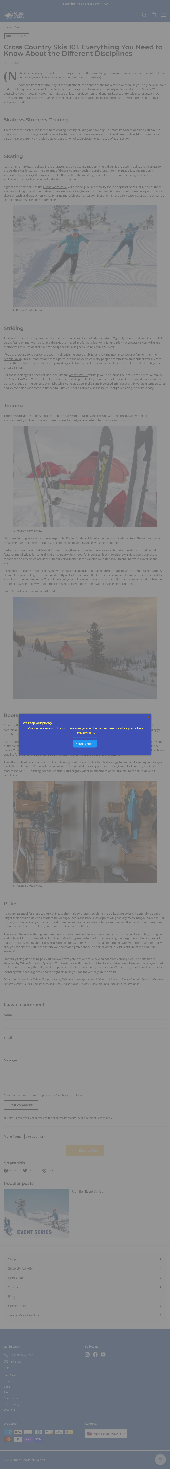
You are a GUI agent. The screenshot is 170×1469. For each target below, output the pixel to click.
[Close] (148, 717)
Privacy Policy (86, 732)
